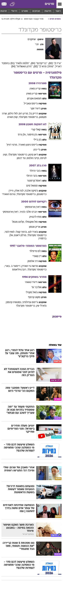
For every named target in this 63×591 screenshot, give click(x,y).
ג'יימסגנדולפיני (30, 302)
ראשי (58, 11)
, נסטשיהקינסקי (14, 302)
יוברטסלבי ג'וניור (28, 211)
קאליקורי (36, 129)
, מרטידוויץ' (12, 144)
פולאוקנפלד (31, 221)
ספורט (25, 11)
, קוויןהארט (13, 117)
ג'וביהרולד (35, 170)
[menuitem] (47, 11)
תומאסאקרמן (34, 98)
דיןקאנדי (36, 256)
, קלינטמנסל (18, 221)
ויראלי (14, 11)
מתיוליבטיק (35, 216)
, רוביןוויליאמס (19, 269)
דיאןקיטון (33, 154)
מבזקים (36, 11)
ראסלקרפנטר (34, 180)
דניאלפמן (33, 261)
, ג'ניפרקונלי (22, 232)
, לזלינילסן (13, 113)
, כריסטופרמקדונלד (29, 117)
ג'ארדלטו (33, 232)
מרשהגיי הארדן (30, 266)
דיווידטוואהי (31, 282)
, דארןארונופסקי (11, 211)
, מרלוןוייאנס (20, 235)
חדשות (47, 11)
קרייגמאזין (35, 88)
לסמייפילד (35, 251)
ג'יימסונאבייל (31, 103)
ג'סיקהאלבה (31, 190)
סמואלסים (32, 185)
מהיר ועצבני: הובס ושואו (33, 19)
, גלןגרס (22, 134)
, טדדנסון (22, 158)
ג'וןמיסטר (32, 134)
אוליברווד (36, 287)
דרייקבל (33, 113)
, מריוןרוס (24, 113)
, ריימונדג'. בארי (13, 266)
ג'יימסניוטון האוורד (28, 144)
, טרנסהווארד (9, 194)
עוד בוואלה (55, 345)
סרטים (49, 4)
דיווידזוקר (35, 108)
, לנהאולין (20, 190)
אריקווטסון (34, 227)
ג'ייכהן (36, 149)
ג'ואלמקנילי (32, 292)
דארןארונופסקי (33, 207)
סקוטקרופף (34, 297)
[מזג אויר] (12, 4)
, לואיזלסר (10, 232)
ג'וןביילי (37, 139)
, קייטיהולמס (33, 158)
